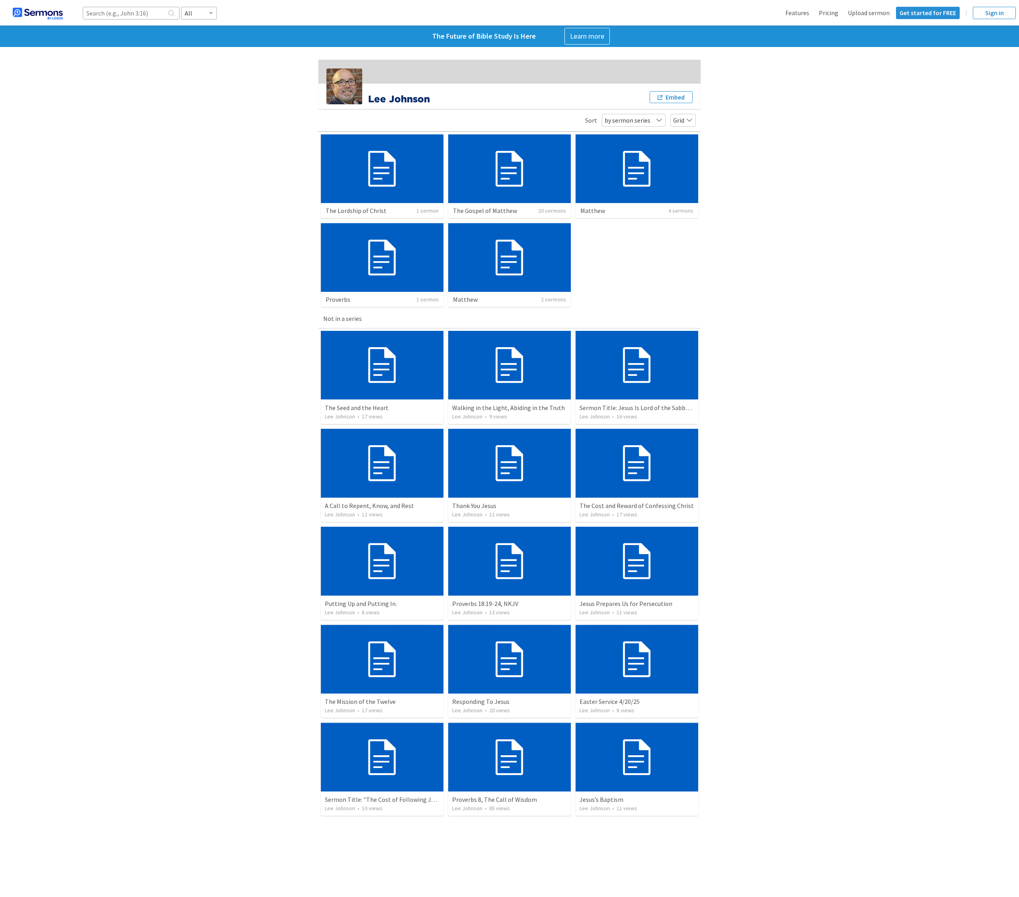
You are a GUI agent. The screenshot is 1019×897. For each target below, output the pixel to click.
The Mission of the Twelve (360, 701)
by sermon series (627, 120)
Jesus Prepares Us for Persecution (626, 604)
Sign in (994, 13)
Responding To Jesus (481, 701)
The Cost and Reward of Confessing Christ (637, 506)
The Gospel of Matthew (485, 211)
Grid (678, 120)
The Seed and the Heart (356, 408)
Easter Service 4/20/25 (610, 701)
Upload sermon (869, 13)
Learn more (587, 36)
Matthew (592, 211)
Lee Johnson (340, 416)
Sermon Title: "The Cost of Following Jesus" (385, 799)
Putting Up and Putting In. (361, 604)
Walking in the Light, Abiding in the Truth (508, 408)
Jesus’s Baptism (601, 799)
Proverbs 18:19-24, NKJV (485, 604)
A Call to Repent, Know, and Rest (369, 506)
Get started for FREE (928, 13)
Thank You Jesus (474, 506)
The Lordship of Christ (356, 211)
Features (797, 13)
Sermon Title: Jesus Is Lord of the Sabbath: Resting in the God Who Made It (681, 408)
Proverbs (338, 299)
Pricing (828, 13)
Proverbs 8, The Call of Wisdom (494, 799)
